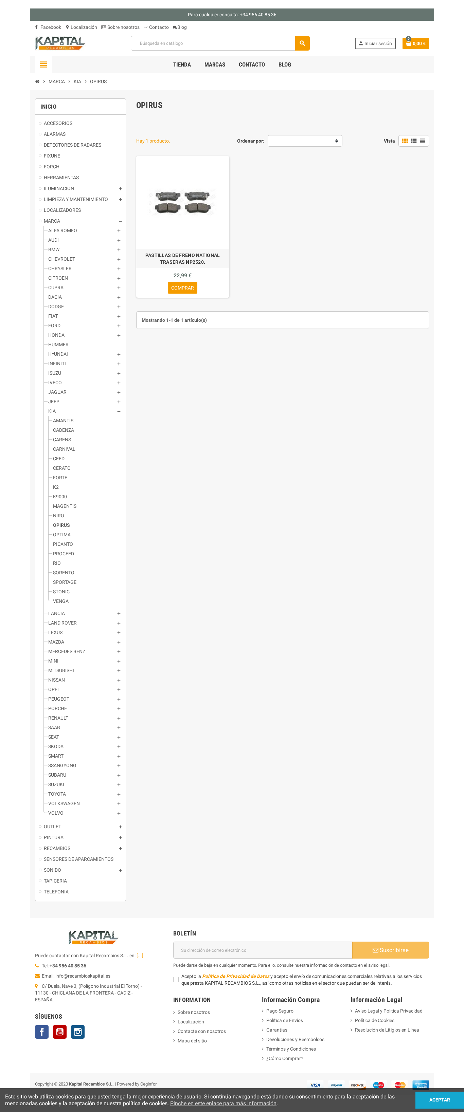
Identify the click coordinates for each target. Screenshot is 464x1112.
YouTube (60, 1032)
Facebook (50, 27)
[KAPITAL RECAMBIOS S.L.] (60, 42)
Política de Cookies (374, 1020)
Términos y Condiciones (291, 1049)
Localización (81, 27)
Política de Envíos (284, 1020)
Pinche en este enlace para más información (223, 1103)
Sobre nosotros (123, 27)
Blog (182, 27)
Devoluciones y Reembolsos (295, 1039)
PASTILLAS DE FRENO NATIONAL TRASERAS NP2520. (182, 259)
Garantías (276, 1030)
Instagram (78, 1032)
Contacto (158, 27)
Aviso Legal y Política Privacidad (389, 1011)
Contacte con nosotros (202, 1031)
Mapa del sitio (192, 1040)
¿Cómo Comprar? (284, 1058)
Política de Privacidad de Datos (235, 976)
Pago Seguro (279, 1011)
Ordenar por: (250, 141)
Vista (389, 141)
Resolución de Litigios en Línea (387, 1030)
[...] (140, 955)
